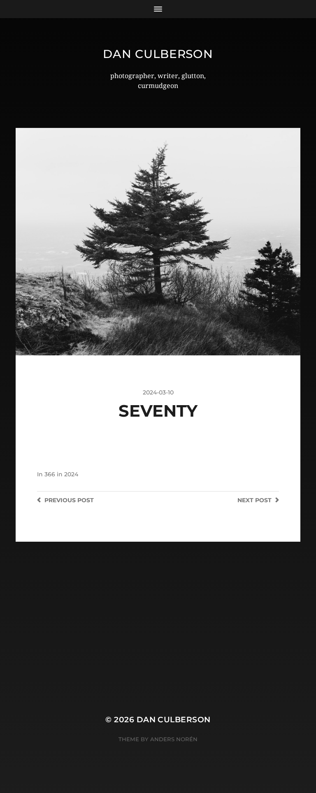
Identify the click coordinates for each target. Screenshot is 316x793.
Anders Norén (174, 739)
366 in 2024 (61, 474)
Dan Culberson (158, 54)
